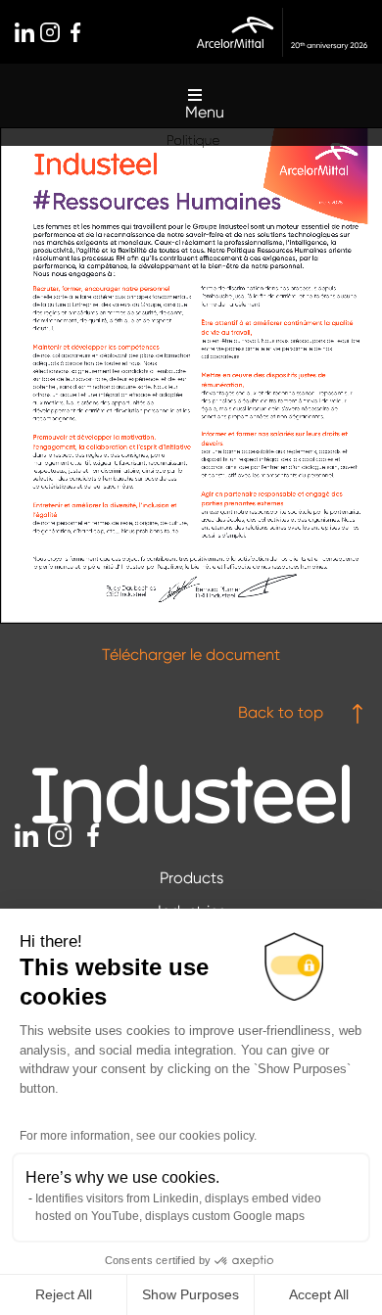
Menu (204, 112)
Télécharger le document (191, 654)
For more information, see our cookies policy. (138, 1136)
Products (191, 878)
